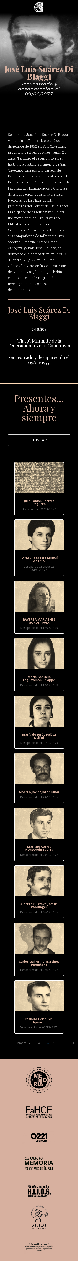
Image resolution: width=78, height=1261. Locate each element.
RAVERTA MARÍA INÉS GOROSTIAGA (39, 620)
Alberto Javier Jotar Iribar (39, 792)
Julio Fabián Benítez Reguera (39, 502)
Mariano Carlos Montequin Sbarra (39, 848)
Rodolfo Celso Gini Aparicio (39, 1020)
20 (67, 1043)
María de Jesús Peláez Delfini (39, 736)
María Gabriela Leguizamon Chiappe (39, 678)
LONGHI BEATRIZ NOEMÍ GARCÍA (39, 559)
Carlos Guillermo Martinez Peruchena (39, 963)
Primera (21, 1043)
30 (74, 1043)
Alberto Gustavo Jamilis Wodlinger (39, 905)
